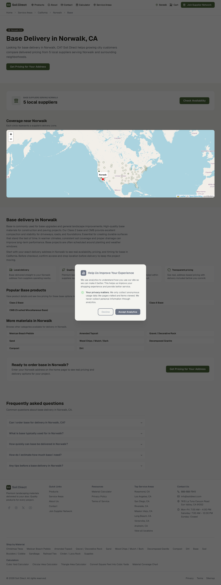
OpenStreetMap (196, 196)
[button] (10, 134)
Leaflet (182, 196)
